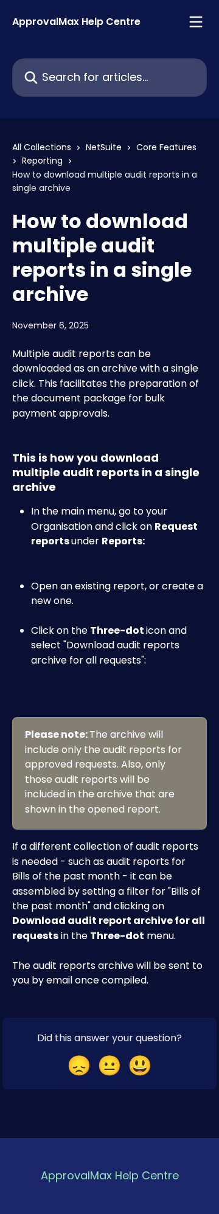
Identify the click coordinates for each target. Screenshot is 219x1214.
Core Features (166, 147)
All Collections (41, 147)
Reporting (42, 160)
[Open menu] (196, 22)
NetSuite (104, 147)
